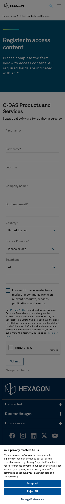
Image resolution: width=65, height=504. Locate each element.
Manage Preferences (32, 499)
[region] (32, 474)
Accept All (32, 483)
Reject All (32, 491)
